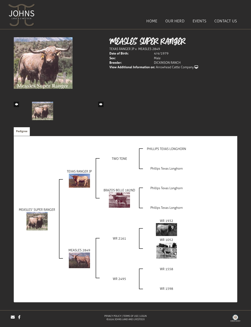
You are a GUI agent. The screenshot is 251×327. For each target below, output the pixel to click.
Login (143, 316)
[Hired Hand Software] (235, 318)
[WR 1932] (166, 229)
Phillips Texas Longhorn (166, 168)
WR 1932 (166, 221)
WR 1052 (166, 240)
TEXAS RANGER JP (121, 49)
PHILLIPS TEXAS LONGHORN (166, 149)
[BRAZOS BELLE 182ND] (119, 200)
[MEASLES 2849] (79, 260)
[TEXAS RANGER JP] (79, 180)
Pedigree (21, 131)
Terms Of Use (130, 316)
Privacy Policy (112, 316)
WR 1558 (166, 269)
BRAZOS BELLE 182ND (119, 190)
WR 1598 (166, 288)
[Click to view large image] (43, 63)
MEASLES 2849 (149, 49)
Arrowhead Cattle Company (175, 67)
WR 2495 (119, 279)
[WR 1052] (166, 250)
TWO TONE (119, 158)
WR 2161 (119, 238)
